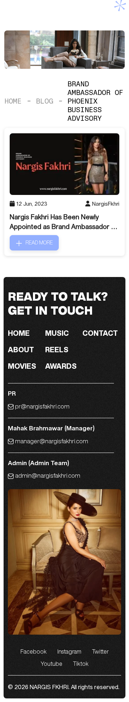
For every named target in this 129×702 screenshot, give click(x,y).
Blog (44, 101)
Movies (22, 366)
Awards (61, 366)
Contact (100, 333)
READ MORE (39, 242)
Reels (56, 349)
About (21, 349)
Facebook (33, 651)
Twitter (100, 651)
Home (13, 101)
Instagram (69, 651)
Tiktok (81, 664)
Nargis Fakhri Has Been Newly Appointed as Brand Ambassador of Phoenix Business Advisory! (64, 222)
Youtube (51, 664)
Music (57, 333)
